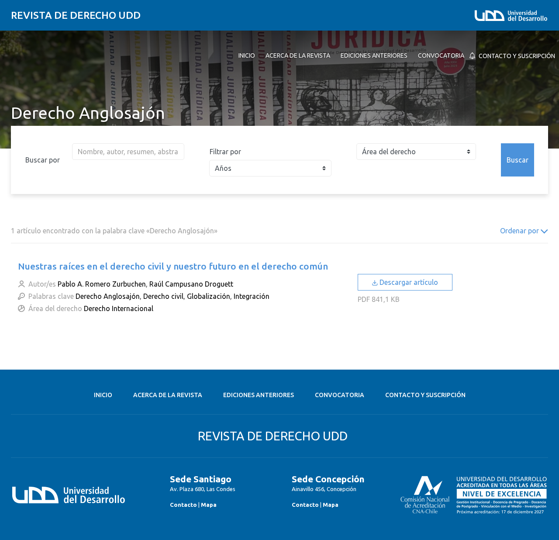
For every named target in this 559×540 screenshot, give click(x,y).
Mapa (209, 505)
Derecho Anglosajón (108, 296)
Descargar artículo (408, 282)
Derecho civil (163, 296)
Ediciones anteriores (258, 394)
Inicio (103, 394)
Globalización (208, 296)
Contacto (183, 505)
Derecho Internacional (118, 308)
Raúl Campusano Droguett (191, 284)
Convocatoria (339, 394)
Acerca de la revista (167, 394)
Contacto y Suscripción (425, 394)
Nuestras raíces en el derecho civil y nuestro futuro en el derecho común (173, 266)
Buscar (517, 160)
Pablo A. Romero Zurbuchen (102, 284)
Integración (251, 296)
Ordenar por (520, 231)
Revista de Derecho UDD (76, 15)
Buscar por (42, 160)
